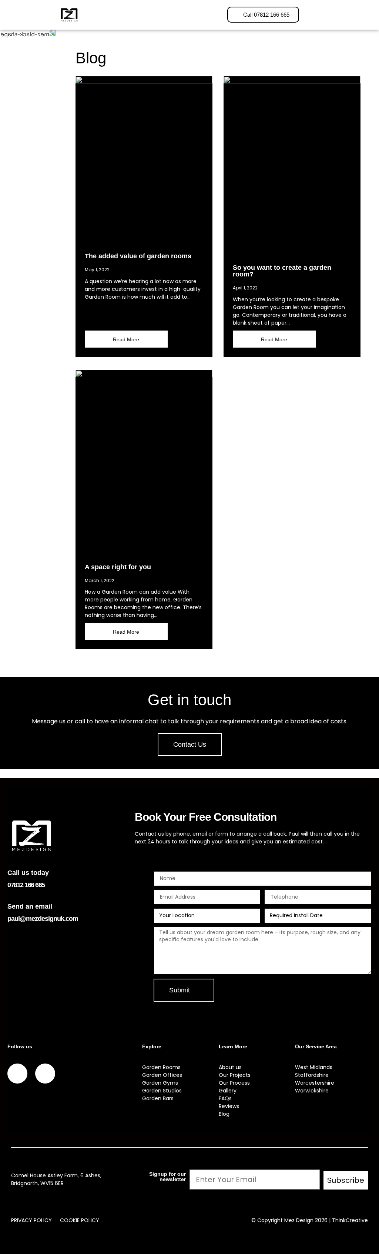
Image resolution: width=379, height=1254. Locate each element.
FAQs (225, 1098)
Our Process (234, 1083)
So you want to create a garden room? (282, 271)
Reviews (229, 1106)
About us (230, 1067)
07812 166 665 (26, 885)
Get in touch (189, 700)
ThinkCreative (350, 1220)
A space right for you (118, 567)
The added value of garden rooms (138, 256)
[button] (142, 15)
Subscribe (345, 1180)
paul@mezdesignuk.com (42, 918)
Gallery (228, 1090)
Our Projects (235, 1075)
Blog (224, 1114)
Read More (126, 339)
